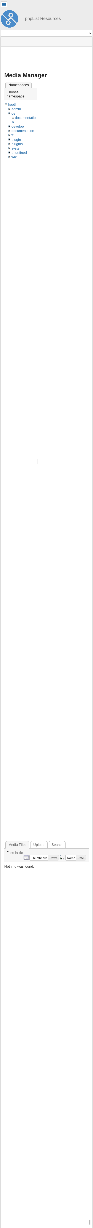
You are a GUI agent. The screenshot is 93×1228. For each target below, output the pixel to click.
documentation (22, 131)
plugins (17, 144)
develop (17, 126)
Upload (39, 845)
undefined (19, 153)
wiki (14, 157)
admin (16, 109)
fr (12, 135)
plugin (16, 140)
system (16, 148)
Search (57, 845)
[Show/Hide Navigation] (4, 4)
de (13, 113)
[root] (12, 104)
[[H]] (11, 18)
